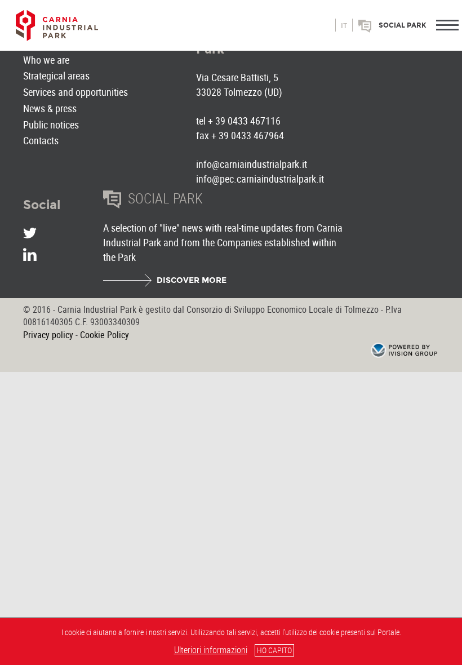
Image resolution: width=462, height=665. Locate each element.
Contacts (41, 140)
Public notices (51, 124)
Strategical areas (56, 75)
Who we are (46, 59)
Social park (403, 25)
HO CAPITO (274, 650)
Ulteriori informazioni (210, 650)
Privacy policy (48, 335)
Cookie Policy (104, 335)
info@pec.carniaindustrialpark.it (260, 178)
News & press (50, 108)
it (344, 26)
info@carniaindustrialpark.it (251, 164)
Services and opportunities (75, 92)
